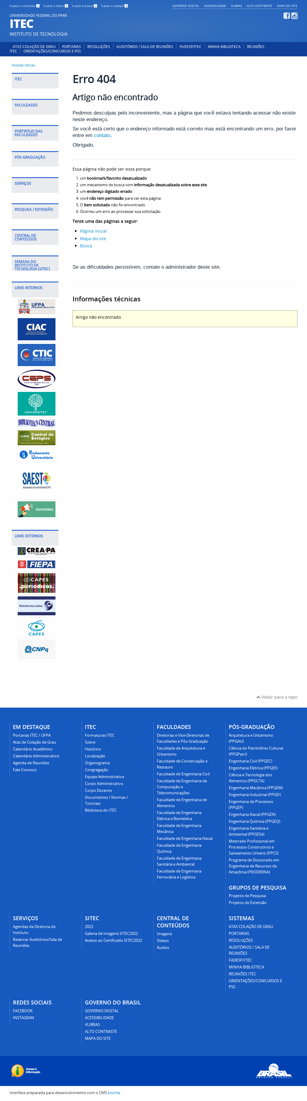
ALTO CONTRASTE (259, 6)
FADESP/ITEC (190, 46)
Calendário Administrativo (36, 756)
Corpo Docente (98, 790)
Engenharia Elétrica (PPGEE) (253, 768)
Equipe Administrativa (104, 776)
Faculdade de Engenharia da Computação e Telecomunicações (182, 786)
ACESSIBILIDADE (215, 6)
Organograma (97, 762)
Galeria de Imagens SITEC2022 (111, 933)
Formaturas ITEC (100, 735)
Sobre (90, 742)
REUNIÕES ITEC (242, 974)
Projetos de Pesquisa (247, 895)
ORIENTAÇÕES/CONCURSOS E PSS (52, 51)
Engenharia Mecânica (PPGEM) (256, 787)
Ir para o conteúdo (24, 5)
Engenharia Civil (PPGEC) (250, 761)
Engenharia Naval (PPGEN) (252, 814)
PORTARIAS (71, 46)
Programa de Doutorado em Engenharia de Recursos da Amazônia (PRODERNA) (254, 866)
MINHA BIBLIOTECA (224, 46)
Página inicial (24, 65)
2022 (89, 926)
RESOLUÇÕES (98, 46)
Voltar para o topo (278, 697)
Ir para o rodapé (114, 5)
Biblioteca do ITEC (101, 810)
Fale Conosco (25, 769)
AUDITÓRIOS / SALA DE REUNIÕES (144, 46)
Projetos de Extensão (248, 902)
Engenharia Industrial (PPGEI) (255, 794)
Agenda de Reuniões (31, 762)
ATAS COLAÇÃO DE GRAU (34, 46)
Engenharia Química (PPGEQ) (254, 821)
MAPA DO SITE (287, 6)
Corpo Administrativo (104, 783)
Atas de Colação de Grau (34, 742)
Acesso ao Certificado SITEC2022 (113, 940)
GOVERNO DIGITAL (185, 6)
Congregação (96, 769)
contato (102, 135)
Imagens (164, 933)
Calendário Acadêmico (32, 749)
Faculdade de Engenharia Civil (183, 774)
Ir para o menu (55, 5)
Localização (95, 756)
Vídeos (163, 940)
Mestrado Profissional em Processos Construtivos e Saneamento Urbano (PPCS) (254, 847)
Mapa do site (93, 238)
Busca (86, 246)
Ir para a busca (84, 5)
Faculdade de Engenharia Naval (185, 838)
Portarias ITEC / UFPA (32, 735)
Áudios (163, 947)
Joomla (114, 1092)
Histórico (93, 749)
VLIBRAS (236, 6)
